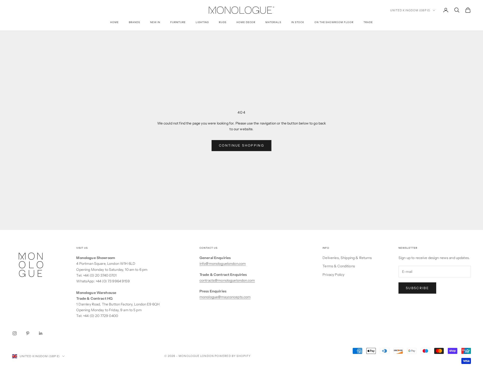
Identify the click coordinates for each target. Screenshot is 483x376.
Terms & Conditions (339, 266)
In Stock (297, 22)
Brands (134, 22)
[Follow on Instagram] (14, 333)
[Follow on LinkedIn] (40, 333)
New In (155, 22)
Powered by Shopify (233, 356)
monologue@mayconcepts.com (225, 297)
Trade (368, 22)
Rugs (222, 22)
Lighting (202, 22)
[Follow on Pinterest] (27, 333)
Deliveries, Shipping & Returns (347, 258)
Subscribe (417, 288)
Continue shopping (241, 145)
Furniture (178, 22)
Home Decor (246, 22)
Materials (273, 22)
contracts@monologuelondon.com (227, 280)
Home (114, 22)
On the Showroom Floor (333, 22)
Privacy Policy (333, 274)
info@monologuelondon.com (222, 263)
